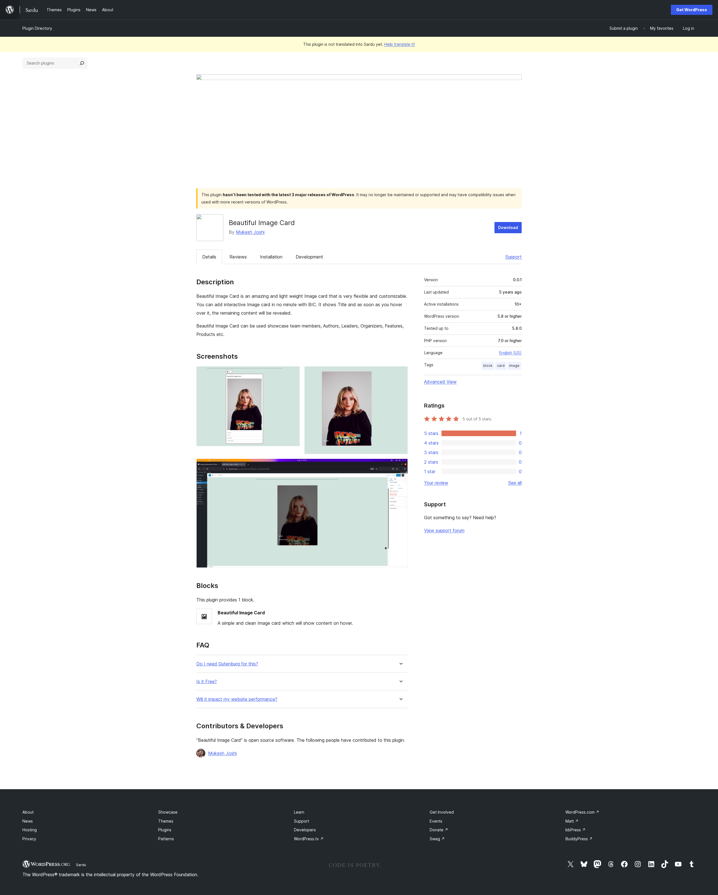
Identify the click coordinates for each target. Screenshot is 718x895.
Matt (572, 821)
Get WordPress (691, 9)
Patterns (166, 838)
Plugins (164, 829)
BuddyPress (579, 838)
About (28, 812)
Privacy (29, 838)
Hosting (29, 829)
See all (515, 483)
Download (508, 227)
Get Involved (442, 812)
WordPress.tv (309, 838)
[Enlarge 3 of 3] (400, 466)
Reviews (238, 257)
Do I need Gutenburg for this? (227, 664)
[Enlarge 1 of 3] (292, 374)
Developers (305, 829)
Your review (436, 483)
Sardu (81, 864)
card (501, 365)
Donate (439, 829)
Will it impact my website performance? (236, 699)
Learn (299, 812)
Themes (165, 821)
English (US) (510, 352)
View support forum (444, 530)
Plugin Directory (37, 28)
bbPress (575, 829)
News (27, 821)
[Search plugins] (82, 63)
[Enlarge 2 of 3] (400, 374)
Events (436, 821)
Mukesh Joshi (250, 232)
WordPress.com (582, 812)
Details (209, 257)
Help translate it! (399, 44)
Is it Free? (206, 681)
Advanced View (440, 381)
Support (513, 257)
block (488, 365)
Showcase (168, 812)
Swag (437, 838)
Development (309, 257)
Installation (271, 257)
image (514, 365)
